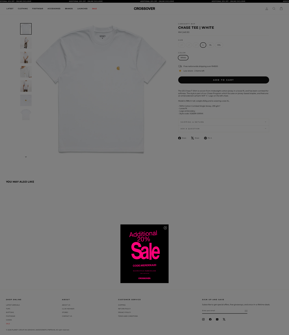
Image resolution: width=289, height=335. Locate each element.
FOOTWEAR (37, 9)
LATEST (9, 9)
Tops (8, 309)
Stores (65, 312)
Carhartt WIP (186, 24)
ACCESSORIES (54, 9)
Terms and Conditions (128, 316)
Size (180, 40)
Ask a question (190, 129)
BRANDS (69, 9)
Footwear (10, 316)
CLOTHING (23, 9)
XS (181, 45)
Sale (8, 324)
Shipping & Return (192, 122)
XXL (219, 45)
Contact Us (67, 316)
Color (182, 53)
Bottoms (10, 312)
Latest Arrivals (13, 305)
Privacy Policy (124, 312)
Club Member (68, 309)
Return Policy (124, 309)
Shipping (122, 305)
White (183, 57)
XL (210, 45)
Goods (9, 320)
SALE (94, 9)
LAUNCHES (82, 9)
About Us (66, 305)
